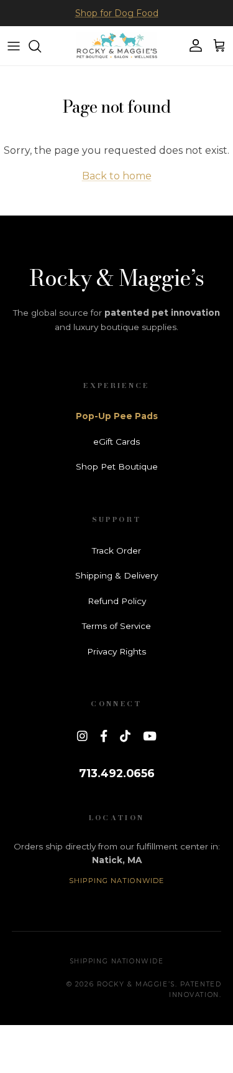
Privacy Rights (116, 651)
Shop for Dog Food (116, 13)
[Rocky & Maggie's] (116, 45)
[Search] (41, 46)
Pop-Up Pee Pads (117, 416)
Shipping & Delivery (116, 575)
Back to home (117, 176)
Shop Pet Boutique (117, 466)
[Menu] (13, 46)
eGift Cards (116, 442)
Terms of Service (116, 626)
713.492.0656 (117, 773)
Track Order (116, 550)
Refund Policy (117, 601)
